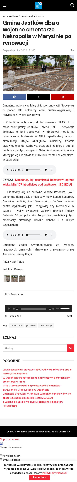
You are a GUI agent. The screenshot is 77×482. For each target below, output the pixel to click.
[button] (1, 443)
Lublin (41, 16)
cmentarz (16, 325)
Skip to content (9, 439)
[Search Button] (70, 348)
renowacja (46, 325)
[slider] (66, 308)
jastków (31, 325)
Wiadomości (28, 16)
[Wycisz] (57, 308)
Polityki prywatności (54, 472)
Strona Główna (10, 16)
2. (13, 316)
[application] (38, 308)
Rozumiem (39, 477)
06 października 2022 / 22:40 (19, 50)
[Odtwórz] (9, 308)
